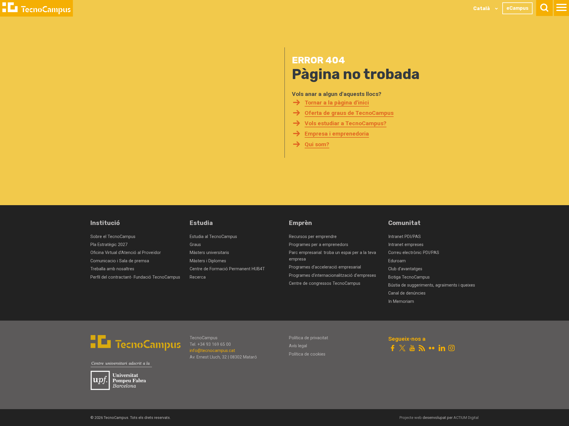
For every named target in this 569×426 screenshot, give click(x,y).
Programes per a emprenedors (318, 244)
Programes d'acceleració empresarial (325, 267)
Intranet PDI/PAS (404, 236)
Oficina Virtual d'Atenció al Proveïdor (125, 252)
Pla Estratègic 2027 (108, 244)
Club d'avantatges (405, 268)
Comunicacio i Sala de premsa (119, 260)
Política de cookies (307, 354)
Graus (195, 244)
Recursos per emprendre (313, 236)
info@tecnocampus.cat (212, 350)
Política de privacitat (308, 337)
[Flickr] (431, 348)
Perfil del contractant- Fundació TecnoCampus (135, 277)
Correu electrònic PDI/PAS (413, 252)
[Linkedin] (441, 348)
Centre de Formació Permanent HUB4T (227, 268)
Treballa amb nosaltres (112, 268)
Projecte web (411, 417)
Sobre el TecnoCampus (112, 236)
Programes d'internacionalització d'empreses (332, 275)
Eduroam (397, 260)
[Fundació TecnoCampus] (36, 8)
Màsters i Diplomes (208, 260)
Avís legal (298, 345)
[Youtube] (412, 348)
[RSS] (422, 348)
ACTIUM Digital (466, 417)
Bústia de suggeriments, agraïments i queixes (431, 285)
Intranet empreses (405, 244)
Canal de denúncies (407, 293)
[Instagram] (451, 348)
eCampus (517, 8)
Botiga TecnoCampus (409, 277)
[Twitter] (402, 348)
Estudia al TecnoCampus (213, 236)
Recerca (198, 277)
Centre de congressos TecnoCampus (324, 283)
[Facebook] (392, 348)
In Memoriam (401, 301)
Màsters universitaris (209, 252)
